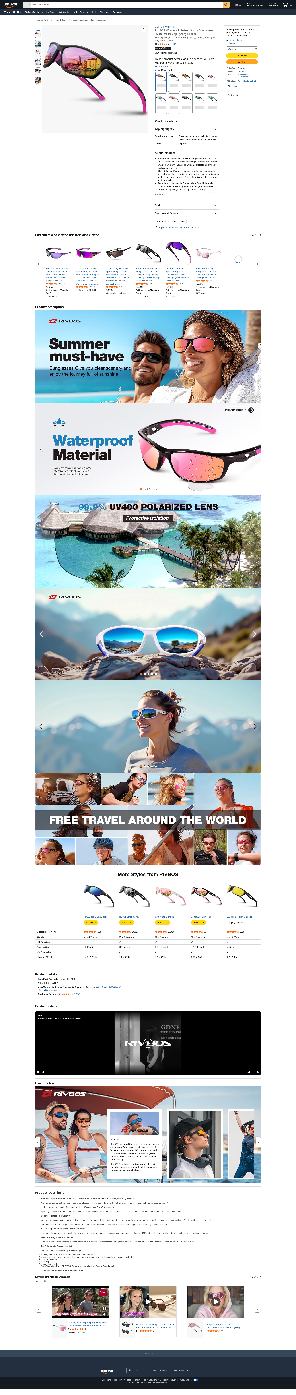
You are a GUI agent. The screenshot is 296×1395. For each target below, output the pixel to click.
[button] (6, 12)
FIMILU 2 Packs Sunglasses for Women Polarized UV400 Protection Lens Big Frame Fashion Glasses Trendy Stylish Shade (155, 1326)
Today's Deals (32, 12)
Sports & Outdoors (44, 20)
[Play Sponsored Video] (148, 1302)
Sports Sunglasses (98, 20)
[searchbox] (127, 5)
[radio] (38, 34)
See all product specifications (171, 221)
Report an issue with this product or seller (178, 227)
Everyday (117, 12)
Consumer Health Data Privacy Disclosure (151, 1380)
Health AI (17, 12)
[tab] (141, 489)
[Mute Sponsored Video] (104, 1314)
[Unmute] (257, 1072)
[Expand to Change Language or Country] (144, 1370)
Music (94, 12)
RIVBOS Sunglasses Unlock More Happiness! (59, 1018)
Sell (75, 12)
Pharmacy (105, 12)
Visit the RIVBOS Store (166, 27)
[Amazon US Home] (107, 1371)
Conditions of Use (109, 1380)
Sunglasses (51, 990)
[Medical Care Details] (56, 12)
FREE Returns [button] (162, 66)
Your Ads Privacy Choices (181, 1380)
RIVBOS (241, 72)
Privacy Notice (125, 1380)
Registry (84, 12)
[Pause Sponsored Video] (104, 1309)
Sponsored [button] (39, 1281)
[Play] (37, 1072)
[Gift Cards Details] (70, 12)
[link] (59, 274)
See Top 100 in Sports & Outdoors (103, 987)
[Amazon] (11, 4)
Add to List (233, 95)
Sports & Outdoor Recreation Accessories (71, 20)
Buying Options (236, 922)
